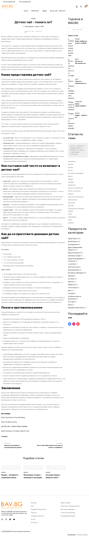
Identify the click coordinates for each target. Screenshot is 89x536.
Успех (70, 220)
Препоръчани (72, 200)
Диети (70, 176)
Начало (26, 11)
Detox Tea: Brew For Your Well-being (13, 417)
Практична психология (76, 197)
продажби (71, 203)
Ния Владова (28, 26)
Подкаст (71, 194)
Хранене (71, 223)
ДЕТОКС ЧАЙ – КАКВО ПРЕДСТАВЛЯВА (14, 426)
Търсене (70, 30)
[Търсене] (81, 7)
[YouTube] (78, 323)
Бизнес (70, 167)
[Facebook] (69, 323)
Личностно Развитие (75, 188)
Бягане (70, 170)
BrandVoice (72, 161)
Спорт (70, 214)
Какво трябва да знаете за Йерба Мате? (81, 43)
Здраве (44, 11)
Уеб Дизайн (71, 535)
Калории (71, 182)
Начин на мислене (74, 191)
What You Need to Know (9, 422)
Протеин (71, 206)
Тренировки (72, 217)
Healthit (70, 164)
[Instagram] (73, 323)
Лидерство (72, 185)
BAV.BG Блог (35, 11)
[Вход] (77, 7)
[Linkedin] (10, 519)
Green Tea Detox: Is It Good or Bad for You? (15, 431)
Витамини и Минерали (75, 173)
